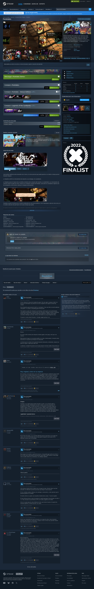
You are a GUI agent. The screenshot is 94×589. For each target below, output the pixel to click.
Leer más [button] (56, 349)
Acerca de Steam (41, 575)
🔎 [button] (63, 172)
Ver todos (56, 120)
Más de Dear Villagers (17, 234)
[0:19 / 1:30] (32, 38)
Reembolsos (69, 585)
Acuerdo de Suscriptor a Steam (44, 578)
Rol (87, 58)
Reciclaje (57, 583)
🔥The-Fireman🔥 (11, 396)
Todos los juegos (6, 17)
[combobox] (72, 9)
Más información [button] (84, 99)
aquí (32, 259)
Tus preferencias (87, 269)
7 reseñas (8, 433)
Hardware (57, 580)
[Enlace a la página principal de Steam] (8, 5)
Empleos (57, 578)
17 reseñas (9, 451)
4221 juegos (9, 533)
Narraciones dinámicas (81, 58)
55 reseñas (9, 535)
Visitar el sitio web (68, 125)
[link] (44, 101)
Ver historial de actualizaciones (70, 127)
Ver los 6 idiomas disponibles (69, 92)
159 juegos (9, 431)
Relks (8, 296)
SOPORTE (42, 4)
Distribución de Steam (42, 583)
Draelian (9, 448)
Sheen (8, 360)
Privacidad (69, 575)
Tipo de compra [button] (17, 282)
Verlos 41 (87, 108)
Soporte (83, 580)
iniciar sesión (82, 1)
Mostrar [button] (54, 282)
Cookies (68, 583)
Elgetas (8, 514)
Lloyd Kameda (10, 326)
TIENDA (20, 4)
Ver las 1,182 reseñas (31, 566)
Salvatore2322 (10, 430)
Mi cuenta (84, 583)
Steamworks (40, 580)
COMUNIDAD (27, 4)
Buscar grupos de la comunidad (70, 133)
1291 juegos (9, 397)
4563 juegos (9, 515)
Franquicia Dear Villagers (20, 17)
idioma (88, 1)
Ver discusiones (67, 131)
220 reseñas (9, 468)
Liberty (8, 483)
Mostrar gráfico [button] (86, 282)
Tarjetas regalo (40, 585)
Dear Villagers (77, 50)
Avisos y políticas (71, 580)
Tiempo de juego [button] (46, 282)
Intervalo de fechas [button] (34, 282)
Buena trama (73, 58)
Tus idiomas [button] (9, 287)
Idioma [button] (25, 282)
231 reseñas (9, 484)
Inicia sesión (6, 64)
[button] (5, 9)
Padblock (9, 467)
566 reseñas (9, 362)
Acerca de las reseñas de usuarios (76, 269)
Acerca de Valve (58, 575)
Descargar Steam (85, 575)
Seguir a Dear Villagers (18, 237)
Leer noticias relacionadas (69, 129)
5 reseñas (8, 516)
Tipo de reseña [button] (7, 282)
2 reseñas (8, 328)
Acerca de (35, 4)
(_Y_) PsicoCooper (11, 532)
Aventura (12, 17)
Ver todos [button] (57, 132)
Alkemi (75, 49)
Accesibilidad (70, 578)
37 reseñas (9, 298)
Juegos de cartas (67, 58)
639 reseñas (9, 398)
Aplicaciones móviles (86, 578)
